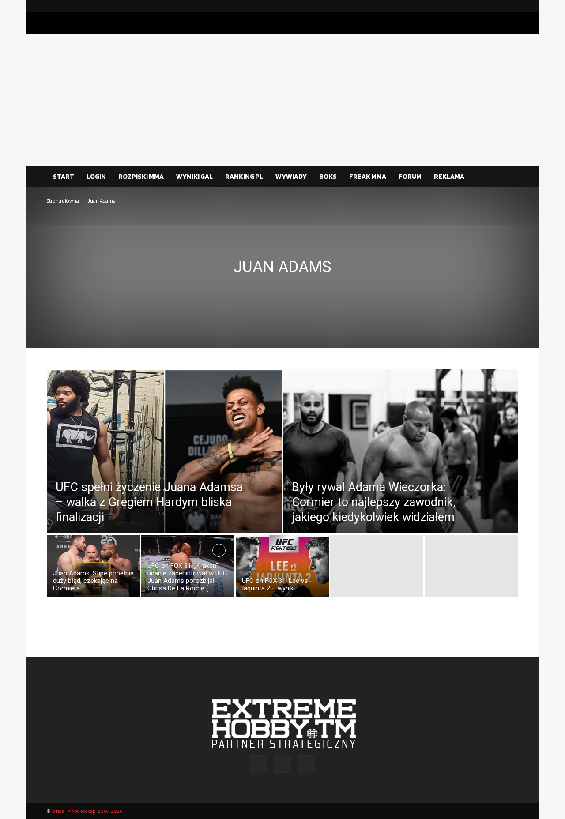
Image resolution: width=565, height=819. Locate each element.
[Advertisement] (282, 100)
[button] (507, 176)
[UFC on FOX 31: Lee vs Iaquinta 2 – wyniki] (282, 568)
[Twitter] (511, 6)
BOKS (328, 176)
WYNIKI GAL (194, 176)
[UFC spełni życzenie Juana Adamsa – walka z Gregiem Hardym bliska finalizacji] (164, 471)
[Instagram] (497, 6)
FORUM (410, 176)
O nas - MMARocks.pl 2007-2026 (86, 811)
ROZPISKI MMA (141, 176)
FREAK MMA (367, 176)
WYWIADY (291, 176)
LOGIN (96, 176)
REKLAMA (449, 176)
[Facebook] (483, 6)
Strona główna (63, 200)
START (63, 176)
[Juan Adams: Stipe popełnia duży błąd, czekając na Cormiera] (93, 568)
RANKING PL (244, 176)
